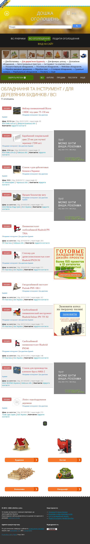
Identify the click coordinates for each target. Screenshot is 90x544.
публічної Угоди (13, 518)
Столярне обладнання (61, 69)
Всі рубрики (18, 38)
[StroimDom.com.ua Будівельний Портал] (52, 530)
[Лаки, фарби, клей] (32, 54)
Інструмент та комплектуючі (57, 64)
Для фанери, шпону (57, 61)
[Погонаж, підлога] (23, 54)
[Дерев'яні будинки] (49, 54)
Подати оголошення (65, 38)
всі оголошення (39, 38)
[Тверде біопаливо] (58, 54)
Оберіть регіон (15, 77)
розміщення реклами (36, 529)
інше (82, 77)
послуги (72, 77)
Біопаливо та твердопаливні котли (60, 514)
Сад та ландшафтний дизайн (59, 516)
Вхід (74, 13)
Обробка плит (41, 69)
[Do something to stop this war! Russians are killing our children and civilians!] (5, 5)
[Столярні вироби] (6, 54)
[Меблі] (40, 54)
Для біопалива (12, 61)
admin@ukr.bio (15, 531)
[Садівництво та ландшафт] (75, 54)
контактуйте (28, 531)
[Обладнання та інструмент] (84, 54)
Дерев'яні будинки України (58, 512)
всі (42, 77)
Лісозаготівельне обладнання (19, 66)
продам (61, 77)
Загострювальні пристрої (29, 64)
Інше (53, 71)
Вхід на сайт (45, 43)
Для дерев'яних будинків (33, 61)
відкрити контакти (18, 126)
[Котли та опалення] (66, 54)
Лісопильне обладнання (47, 66)
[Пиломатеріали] (14, 54)
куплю (50, 77)
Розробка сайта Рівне (9, 535)
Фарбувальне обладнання (25, 71)
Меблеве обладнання (71, 66)
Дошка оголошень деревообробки (61, 518)
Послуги (44, 71)
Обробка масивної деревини (18, 69)
